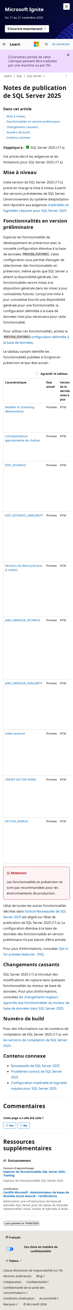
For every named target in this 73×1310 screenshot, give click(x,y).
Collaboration (12, 1282)
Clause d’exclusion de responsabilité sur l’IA (33, 1270)
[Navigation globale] (4, 44)
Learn (8, 76)
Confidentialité (36, 1282)
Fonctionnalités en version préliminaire (33, 121)
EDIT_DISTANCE (15, 465)
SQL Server (34, 76)
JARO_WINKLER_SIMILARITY (23, 683)
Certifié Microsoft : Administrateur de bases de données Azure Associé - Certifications (36, 1194)
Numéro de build (18, 132)
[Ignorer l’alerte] (66, 6)
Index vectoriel (15, 733)
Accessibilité (47, 1298)
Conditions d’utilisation (18, 1298)
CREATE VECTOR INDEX (20, 779)
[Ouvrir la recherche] (46, 44)
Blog (39, 1276)
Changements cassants (22, 127)
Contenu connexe (18, 137)
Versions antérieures (17, 1276)
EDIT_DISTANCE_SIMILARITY (24, 515)
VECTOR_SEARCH (16, 821)
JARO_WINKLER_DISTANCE (22, 620)
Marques (9, 1304)
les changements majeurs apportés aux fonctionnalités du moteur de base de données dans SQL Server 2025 (36, 1003)
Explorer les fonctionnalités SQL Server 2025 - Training (35, 1173)
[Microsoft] (36, 44)
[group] (36, 620)
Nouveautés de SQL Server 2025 (35, 1066)
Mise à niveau (15, 116)
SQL (19, 76)
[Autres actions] (66, 76)
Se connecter (61, 44)
